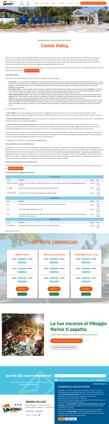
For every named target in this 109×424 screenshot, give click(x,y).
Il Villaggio (45, 3)
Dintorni (61, 3)
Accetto (61, 419)
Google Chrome (86, 152)
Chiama (21, 289)
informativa (102, 380)
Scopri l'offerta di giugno (64, 347)
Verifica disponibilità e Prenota (93, 3)
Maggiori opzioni (71, 419)
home (36, 3)
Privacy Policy (30, 411)
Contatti (70, 3)
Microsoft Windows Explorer (71, 152)
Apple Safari (9, 154)
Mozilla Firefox (96, 152)
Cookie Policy (39, 411)
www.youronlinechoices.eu (39, 140)
